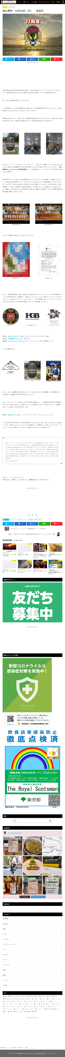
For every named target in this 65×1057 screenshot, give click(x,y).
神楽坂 (32, 519)
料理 (4, 929)
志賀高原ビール (55, 1009)
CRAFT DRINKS (57, 381)
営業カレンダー (26, 1)
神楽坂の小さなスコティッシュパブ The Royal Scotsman (31, 1053)
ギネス (49, 999)
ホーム (20, 1)
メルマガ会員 (34, 1)
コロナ (14, 1001)
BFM (5, 996)
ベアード (37, 1006)
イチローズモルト (15, 519)
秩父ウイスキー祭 (19, 1011)
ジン (4, 949)
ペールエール (53, 1006)
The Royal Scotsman (9, 999)
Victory (18, 999)
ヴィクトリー (39, 1009)
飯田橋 (34, 1011)
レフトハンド (18, 1009)
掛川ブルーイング (13, 415)
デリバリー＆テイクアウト (44, 1)
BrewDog (30, 996)
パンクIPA (42, 1004)
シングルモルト (29, 1001)
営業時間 (5, 918)
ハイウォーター (14, 1004)
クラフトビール (24, 519)
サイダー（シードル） (9, 944)
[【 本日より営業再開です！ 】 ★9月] (32, 865)
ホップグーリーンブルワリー (17, 341)
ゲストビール (7, 1001)
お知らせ (5, 923)
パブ (36, 1004)
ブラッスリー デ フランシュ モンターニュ (13, 1006)
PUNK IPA (54, 996)
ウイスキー (6, 939)
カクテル (5, 954)
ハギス (22, 1004)
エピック (43, 999)
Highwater (42, 996)
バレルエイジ (30, 1004)
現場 (4, 970)
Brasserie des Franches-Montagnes (17, 996)
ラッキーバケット (8, 1009)
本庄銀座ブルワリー (14, 338)
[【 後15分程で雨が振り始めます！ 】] (52, 846)
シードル (37, 1001)
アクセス (53, 1)
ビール (5, 934)
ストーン (6, 1004)
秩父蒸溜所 (38, 519)
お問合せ (58, 1)
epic (36, 996)
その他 (5, 985)
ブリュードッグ (29, 1006)
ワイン (5, 959)
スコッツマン (45, 1001)
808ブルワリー (12, 336)
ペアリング (6, 965)
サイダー (21, 1001)
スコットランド (54, 1001)
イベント (5, 7)
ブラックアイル (56, 1004)
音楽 (4, 975)
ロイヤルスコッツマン (29, 1009)
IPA (48, 996)
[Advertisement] (32, 74)
